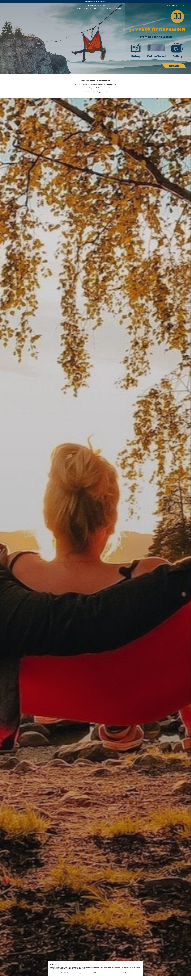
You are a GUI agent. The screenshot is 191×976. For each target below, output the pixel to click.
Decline (125, 972)
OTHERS (102, 8)
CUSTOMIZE (110, 8)
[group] (95, 38)
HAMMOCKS (78, 8)
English (173, 5)
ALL (71, 8)
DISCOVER (118, 8)
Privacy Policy (82, 968)
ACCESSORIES (87, 8)
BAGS (95, 8)
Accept (94, 972)
